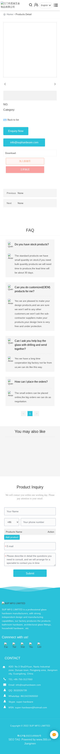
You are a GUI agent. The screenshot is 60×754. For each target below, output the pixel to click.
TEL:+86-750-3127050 (20, 679)
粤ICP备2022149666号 (29, 735)
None (20, 193)
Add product (12, 537)
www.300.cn (43, 739)
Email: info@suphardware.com (24, 685)
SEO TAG (14, 739)
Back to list (13, 119)
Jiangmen (30, 743)
